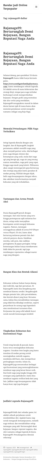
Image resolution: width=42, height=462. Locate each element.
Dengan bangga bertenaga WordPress (24, 459)
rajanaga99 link (8, 452)
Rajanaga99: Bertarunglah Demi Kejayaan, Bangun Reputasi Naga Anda (18, 33)
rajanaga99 (7, 450)
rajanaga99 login (19, 452)
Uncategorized (24, 448)
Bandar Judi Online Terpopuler (15, 6)
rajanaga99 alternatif (18, 450)
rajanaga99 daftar (31, 450)
